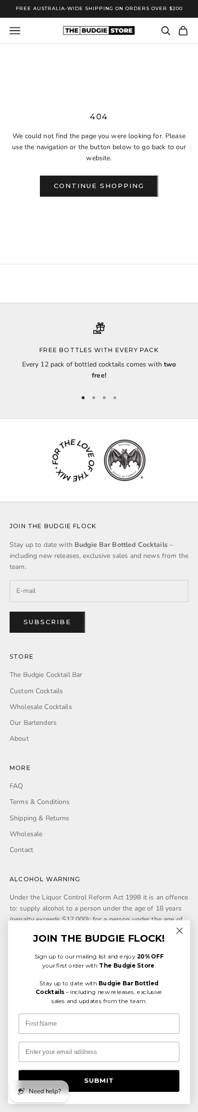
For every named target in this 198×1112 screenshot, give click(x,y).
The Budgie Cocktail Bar (46, 674)
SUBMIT (98, 1081)
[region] (99, 351)
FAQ (16, 786)
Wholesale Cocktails (41, 706)
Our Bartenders (33, 722)
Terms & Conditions (40, 801)
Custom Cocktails (36, 691)
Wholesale (26, 834)
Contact (21, 849)
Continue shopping (99, 185)
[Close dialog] (179, 930)
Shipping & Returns (40, 818)
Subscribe (47, 622)
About (19, 738)
